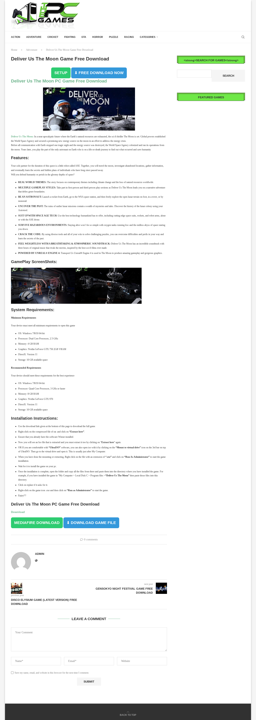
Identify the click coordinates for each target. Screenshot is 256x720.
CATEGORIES (147, 37)
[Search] (243, 37)
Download (18, 512)
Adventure (33, 37)
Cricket (52, 37)
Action (15, 37)
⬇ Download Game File (91, 523)
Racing (129, 37)
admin (39, 553)
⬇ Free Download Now (99, 73)
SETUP (60, 73)
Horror (97, 37)
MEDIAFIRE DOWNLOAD (37, 523)
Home (14, 49)
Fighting (69, 37)
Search (228, 75)
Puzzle (113, 37)
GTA (83, 37)
